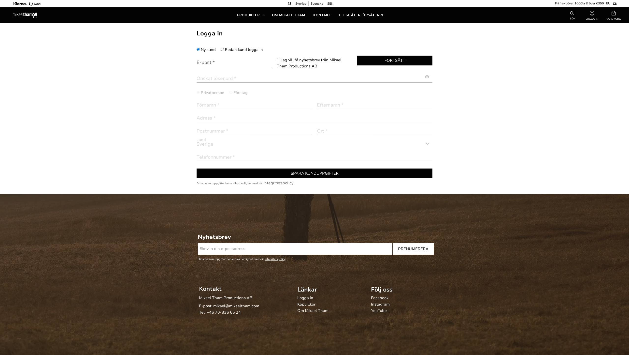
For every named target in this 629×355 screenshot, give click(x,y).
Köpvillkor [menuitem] (306, 304)
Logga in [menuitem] (305, 298)
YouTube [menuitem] (379, 311)
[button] (613, 15)
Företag (240, 92)
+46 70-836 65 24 (224, 312)
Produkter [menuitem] (248, 15)
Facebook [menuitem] (379, 298)
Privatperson (212, 92)
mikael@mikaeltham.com (236, 306)
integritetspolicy (278, 183)
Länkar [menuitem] (307, 289)
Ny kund (208, 49)
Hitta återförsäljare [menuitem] (361, 15)
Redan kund (244, 49)
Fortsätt (395, 60)
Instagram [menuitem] (380, 304)
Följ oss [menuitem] (381, 289)
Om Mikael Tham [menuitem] (288, 15)
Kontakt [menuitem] (322, 15)
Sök (572, 18)
